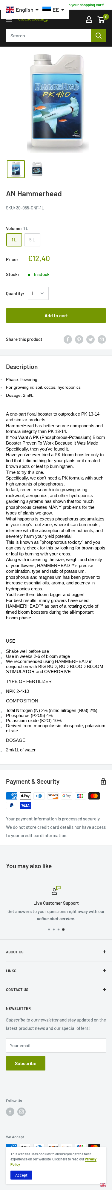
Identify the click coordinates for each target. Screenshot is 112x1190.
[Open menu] (9, 19)
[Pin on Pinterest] (79, 339)
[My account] (89, 19)
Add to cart (56, 315)
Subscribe (25, 1063)
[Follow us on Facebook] (10, 1112)
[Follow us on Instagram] (21, 1112)
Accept (21, 1175)
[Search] (98, 35)
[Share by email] (102, 339)
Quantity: (15, 293)
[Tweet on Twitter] (90, 339)
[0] (101, 19)
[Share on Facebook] (68, 339)
